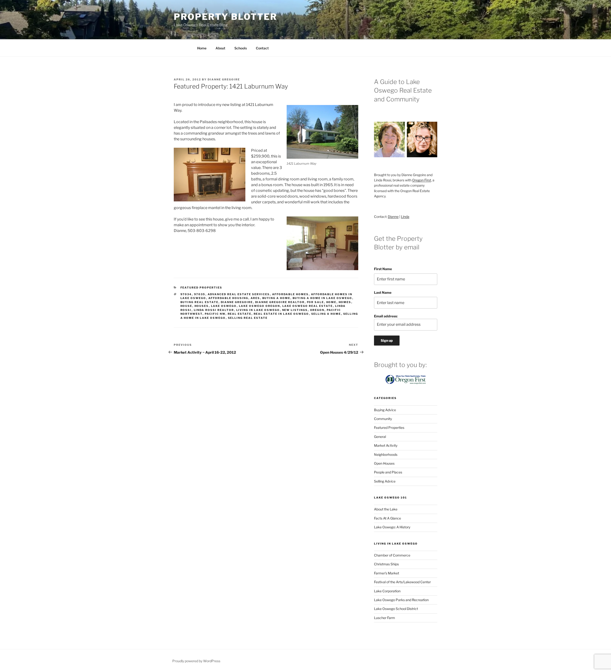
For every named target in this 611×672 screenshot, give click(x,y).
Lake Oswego (224, 306)
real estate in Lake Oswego (281, 313)
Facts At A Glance (387, 518)
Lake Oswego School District (396, 609)
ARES (255, 298)
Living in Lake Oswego (258, 310)
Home (201, 48)
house (186, 306)
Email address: (386, 316)
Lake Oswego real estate (307, 306)
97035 (199, 294)
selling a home (326, 313)
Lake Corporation (387, 591)
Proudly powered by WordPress (196, 661)
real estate (240, 313)
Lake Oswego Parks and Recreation (401, 600)
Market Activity (385, 445)
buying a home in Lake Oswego (322, 298)
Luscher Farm (384, 618)
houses (202, 306)
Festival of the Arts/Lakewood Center (402, 582)
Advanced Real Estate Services (239, 294)
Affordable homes (290, 294)
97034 (186, 294)
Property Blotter (225, 16)
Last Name (382, 292)
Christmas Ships (386, 564)
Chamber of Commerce (392, 555)
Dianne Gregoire (224, 79)
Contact (262, 48)
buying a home (276, 298)
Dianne (393, 217)
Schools (240, 48)
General (380, 437)
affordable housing (228, 298)
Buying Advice (385, 410)
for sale (315, 302)
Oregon (317, 310)
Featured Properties (201, 287)
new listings (295, 310)
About (220, 48)
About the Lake (385, 509)
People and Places (388, 472)
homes (345, 302)
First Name (383, 269)
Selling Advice (384, 481)
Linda (405, 217)
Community (383, 419)
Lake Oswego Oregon (259, 306)
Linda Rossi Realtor (214, 310)
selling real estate (248, 318)
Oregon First (421, 180)
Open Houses (384, 463)
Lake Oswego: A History (392, 527)
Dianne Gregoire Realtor (280, 302)
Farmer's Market (386, 573)
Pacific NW (215, 313)
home (331, 302)
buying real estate (199, 302)
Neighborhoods (385, 454)
